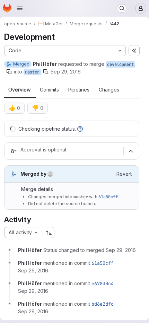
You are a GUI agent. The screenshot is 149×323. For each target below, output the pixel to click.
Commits (49, 90)
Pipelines (78, 90)
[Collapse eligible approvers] (130, 151)
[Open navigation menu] (19, 8)
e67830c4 (102, 283)
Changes (109, 90)
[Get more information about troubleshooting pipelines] (80, 128)
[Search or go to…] (122, 8)
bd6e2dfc (102, 304)
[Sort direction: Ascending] (48, 232)
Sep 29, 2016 (66, 72)
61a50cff (108, 197)
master (32, 72)
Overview (19, 90)
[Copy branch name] (9, 72)
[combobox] (23, 232)
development (120, 64)
